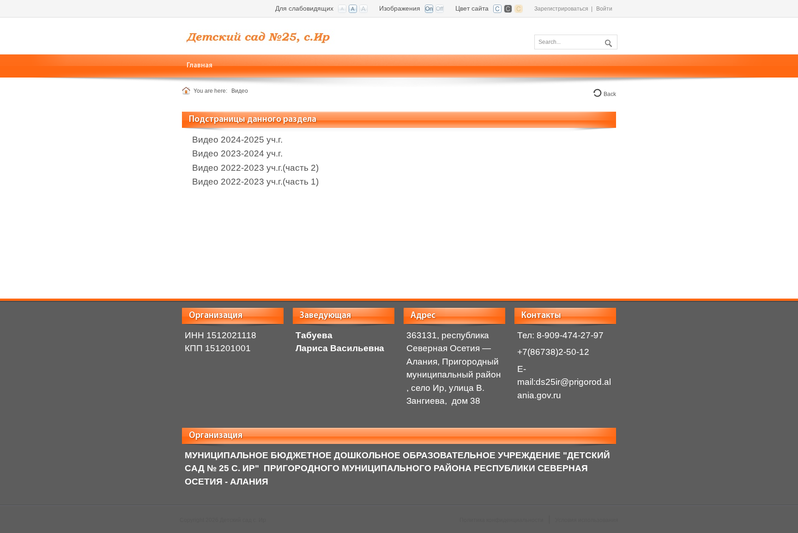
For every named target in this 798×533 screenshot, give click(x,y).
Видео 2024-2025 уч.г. (237, 139)
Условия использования (586, 520)
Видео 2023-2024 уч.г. (237, 153)
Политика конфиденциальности (501, 520)
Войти (604, 9)
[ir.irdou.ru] (266, 35)
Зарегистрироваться (561, 9)
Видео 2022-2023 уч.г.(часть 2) (255, 168)
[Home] (187, 91)
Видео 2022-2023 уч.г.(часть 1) (255, 181)
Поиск (607, 41)
